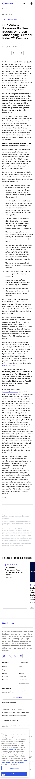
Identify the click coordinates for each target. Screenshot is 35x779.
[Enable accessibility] (3, 775)
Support (4, 670)
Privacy (14, 709)
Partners (4, 673)
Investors (21, 673)
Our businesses (23, 679)
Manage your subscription (9, 702)
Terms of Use (5, 709)
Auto (32, 607)
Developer (5, 679)
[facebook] (14, 53)
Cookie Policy (21, 709)
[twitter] (21, 53)
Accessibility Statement (8, 712)
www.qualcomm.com (10, 392)
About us (21, 666)
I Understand (14, 774)
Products (4, 666)
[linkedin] (17, 53)
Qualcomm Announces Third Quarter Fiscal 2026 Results (14, 571)
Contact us (5, 676)
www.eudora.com (8, 365)
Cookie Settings (14, 768)
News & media (23, 676)
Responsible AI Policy (23, 712)
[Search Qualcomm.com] (17, 3)
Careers (21, 670)
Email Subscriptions (24, 683)
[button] (14, 715)
